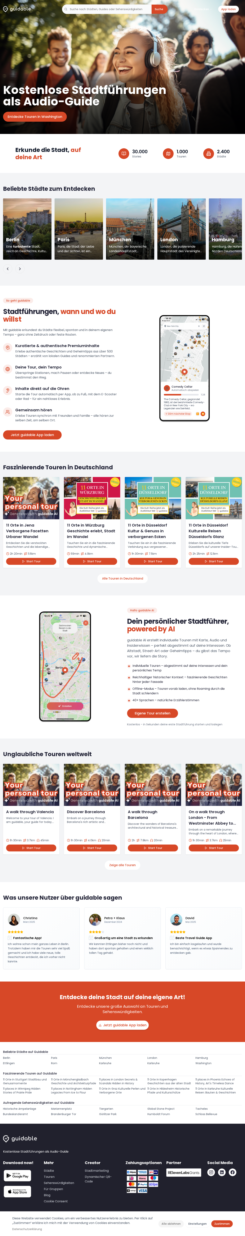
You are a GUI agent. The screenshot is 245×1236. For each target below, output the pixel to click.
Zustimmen (222, 1224)
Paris (54, 1058)
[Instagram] (211, 1172)
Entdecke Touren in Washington (35, 116)
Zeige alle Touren (122, 865)
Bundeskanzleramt (15, 1114)
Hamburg (201, 1058)
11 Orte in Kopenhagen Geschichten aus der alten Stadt (169, 1081)
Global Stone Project (161, 1109)
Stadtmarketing (97, 1170)
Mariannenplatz (61, 1109)
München (105, 1058)
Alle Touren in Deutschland (122, 578)
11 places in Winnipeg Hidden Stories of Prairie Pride (21, 1090)
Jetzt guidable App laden (32, 434)
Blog (47, 1195)
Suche (159, 9)
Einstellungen (197, 1224)
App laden (228, 9)
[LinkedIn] (222, 1172)
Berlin (6, 1058)
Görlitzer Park (108, 1114)
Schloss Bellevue (206, 1114)
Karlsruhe (105, 1063)
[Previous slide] (7, 268)
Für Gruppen (53, 1189)
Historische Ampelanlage (19, 1109)
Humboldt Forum (158, 1114)
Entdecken (201, 9)
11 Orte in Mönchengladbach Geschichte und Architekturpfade (73, 1081)
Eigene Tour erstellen (152, 713)
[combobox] (107, 9)
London (152, 1058)
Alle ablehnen (171, 1224)
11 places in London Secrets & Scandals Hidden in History (118, 1081)
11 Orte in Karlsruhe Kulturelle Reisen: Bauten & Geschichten (215, 1090)
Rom (54, 1063)
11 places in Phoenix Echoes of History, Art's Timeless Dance (215, 1081)
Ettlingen (9, 1063)
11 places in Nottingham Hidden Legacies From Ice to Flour (71, 1090)
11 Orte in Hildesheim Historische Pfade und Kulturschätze (168, 1090)
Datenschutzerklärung (27, 1229)
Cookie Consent (56, 1201)
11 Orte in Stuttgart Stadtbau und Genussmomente (25, 1081)
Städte (49, 1170)
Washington (203, 1063)
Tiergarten (106, 1109)
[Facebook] (232, 1172)
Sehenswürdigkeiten (59, 1183)
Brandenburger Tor (63, 1114)
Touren (49, 1177)
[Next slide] (19, 268)
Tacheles (201, 1109)
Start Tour (33, 561)
